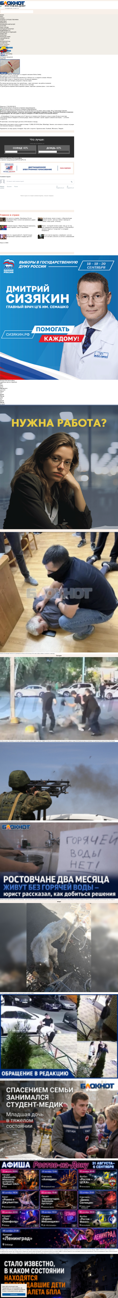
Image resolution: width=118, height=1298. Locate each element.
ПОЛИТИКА (3, 35)
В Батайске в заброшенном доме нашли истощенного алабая (16, 993)
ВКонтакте (55, 128)
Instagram (20, 128)
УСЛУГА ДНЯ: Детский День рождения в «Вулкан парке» (16, 80)
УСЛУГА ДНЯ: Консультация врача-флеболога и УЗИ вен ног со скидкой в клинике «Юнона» (26, 77)
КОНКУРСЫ (3, 22)
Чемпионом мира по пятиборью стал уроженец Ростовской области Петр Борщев (96, 741)
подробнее (14, 382)
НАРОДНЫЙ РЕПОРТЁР (7, 29)
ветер (20, 159)
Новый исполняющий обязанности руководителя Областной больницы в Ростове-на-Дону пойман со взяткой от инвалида (27, 653)
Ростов (24, 159)
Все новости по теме (6, 76)
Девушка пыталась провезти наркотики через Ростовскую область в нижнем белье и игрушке (38, 1252)
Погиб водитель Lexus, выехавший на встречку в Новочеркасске (79, 1251)
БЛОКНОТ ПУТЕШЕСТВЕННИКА (9, 19)
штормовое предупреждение (8, 159)
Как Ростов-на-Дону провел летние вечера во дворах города (62, 741)
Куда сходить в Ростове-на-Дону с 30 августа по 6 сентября (15, 1249)
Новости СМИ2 (4, 242)
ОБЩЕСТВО (3, 33)
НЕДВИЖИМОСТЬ (5, 30)
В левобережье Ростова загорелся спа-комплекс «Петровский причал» (48, 1249)
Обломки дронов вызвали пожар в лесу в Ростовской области (16, 821)
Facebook (48, 128)
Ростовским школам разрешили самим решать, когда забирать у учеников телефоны (65, 899)
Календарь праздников (6, 57)
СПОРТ (2, 40)
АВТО (1, 16)
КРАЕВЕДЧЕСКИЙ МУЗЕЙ (7, 24)
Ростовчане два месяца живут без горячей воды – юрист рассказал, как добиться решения (22, 899)
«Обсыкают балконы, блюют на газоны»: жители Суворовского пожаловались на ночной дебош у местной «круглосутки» (29, 1079)
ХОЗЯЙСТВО (3, 43)
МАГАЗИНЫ (9, 54)
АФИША (2, 18)
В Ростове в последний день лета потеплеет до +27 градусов (100, 899)
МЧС (17, 159)
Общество (3, 106)
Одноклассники (40, 128)
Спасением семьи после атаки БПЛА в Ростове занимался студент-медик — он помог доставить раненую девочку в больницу (30, 1159)
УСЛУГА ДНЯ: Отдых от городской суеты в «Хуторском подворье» (18, 79)
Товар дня (3, 58)
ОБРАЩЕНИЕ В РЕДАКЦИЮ (8, 32)
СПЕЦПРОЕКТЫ (4, 38)
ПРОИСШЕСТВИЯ (5, 36)
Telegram (60, 128)
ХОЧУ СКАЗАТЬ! (4, 44)
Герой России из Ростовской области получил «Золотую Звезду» (80, 1249)
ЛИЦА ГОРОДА (4, 27)
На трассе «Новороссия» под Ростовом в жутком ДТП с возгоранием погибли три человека (37, 1251)
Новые (2, 186)
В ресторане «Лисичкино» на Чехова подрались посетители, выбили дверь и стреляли (22, 741)
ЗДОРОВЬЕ (3, 21)
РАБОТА (10, 47)
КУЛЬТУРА (3, 26)
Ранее (16, 186)
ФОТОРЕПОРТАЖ (5, 41)
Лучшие (9, 186)
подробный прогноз (5, 382)
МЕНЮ (2, 15)
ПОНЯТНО (13, 1294)
